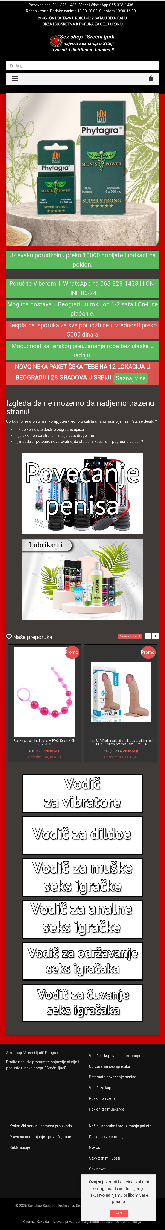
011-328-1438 (64, 5)
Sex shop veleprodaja (107, 1136)
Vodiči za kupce (102, 1087)
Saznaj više (131, 378)
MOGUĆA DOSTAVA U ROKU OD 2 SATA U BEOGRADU (82, 18)
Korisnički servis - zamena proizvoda (40, 1126)
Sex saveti (98, 1169)
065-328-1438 (121, 5)
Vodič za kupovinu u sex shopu (115, 1055)
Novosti (95, 1147)
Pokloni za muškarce (106, 1109)
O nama (29, 1222)
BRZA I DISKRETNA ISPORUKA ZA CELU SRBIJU (83, 24)
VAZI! (118, 1213)
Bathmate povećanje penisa (112, 1077)
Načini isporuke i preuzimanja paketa (120, 1126)
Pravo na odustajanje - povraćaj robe (40, 1136)
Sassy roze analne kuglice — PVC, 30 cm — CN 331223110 (44, 742)
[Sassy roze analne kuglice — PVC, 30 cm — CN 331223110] (44, 692)
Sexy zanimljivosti (104, 1158)
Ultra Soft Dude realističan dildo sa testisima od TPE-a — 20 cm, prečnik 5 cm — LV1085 (121, 742)
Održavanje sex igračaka (109, 1066)
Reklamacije (19, 1147)
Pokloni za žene (102, 1098)
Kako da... (44, 1222)
